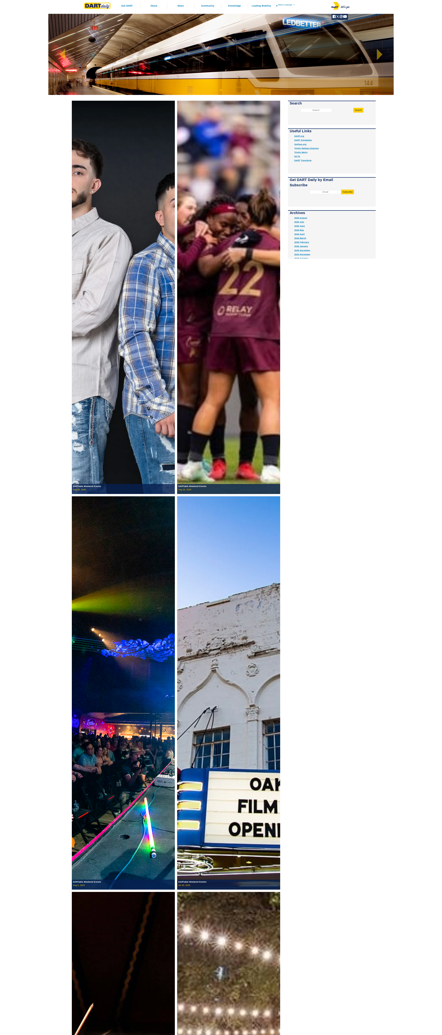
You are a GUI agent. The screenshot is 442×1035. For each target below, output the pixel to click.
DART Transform (303, 160)
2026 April (299, 234)
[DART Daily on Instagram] (341, 17)
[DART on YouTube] (345, 17)
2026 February (301, 242)
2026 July (299, 222)
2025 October (301, 258)
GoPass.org (300, 144)
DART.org (299, 136)
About (153, 5)
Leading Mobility (261, 5)
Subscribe (348, 192)
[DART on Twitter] (338, 17)
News (181, 5)
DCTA (297, 156)
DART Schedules (303, 140)
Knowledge (234, 5)
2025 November (302, 254)
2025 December (302, 250)
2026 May (299, 230)
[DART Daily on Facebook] (334, 17)
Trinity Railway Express (306, 148)
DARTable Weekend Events (87, 486)
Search (358, 110)
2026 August (300, 218)
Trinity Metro (301, 152)
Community (207, 5)
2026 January (301, 246)
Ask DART (127, 5)
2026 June (299, 226)
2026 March (300, 238)
